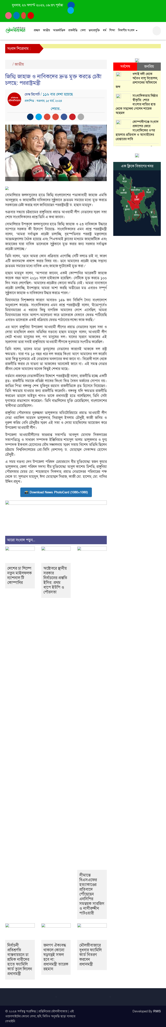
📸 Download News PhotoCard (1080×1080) (56, 492)
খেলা (83, 30)
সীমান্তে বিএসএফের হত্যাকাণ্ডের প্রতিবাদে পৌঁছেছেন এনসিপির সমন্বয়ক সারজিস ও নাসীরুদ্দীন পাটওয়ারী (91, 894)
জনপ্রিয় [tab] (149, 66)
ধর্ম (104, 30)
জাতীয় (46, 30)
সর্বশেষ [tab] (125, 66)
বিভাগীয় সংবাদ (126, 30)
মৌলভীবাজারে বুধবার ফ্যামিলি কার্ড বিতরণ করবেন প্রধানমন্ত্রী (90, 955)
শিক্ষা (112, 30)
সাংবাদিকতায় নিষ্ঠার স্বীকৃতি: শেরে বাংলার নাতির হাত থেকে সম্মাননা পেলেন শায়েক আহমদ (137, 104)
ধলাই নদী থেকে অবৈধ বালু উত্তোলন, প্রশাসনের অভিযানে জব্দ (137, 80)
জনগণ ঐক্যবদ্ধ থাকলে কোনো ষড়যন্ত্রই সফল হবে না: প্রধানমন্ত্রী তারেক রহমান (55, 957)
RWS (157, 1011)
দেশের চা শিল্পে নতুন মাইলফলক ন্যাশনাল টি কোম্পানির (19, 575)
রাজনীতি (72, 30)
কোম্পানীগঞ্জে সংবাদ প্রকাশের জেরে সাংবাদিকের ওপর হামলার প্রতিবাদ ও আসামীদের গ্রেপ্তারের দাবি (137, 130)
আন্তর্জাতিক (59, 30)
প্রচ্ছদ (37, 30)
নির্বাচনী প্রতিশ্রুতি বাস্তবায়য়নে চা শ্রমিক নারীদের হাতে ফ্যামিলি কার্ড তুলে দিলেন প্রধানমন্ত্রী (19, 960)
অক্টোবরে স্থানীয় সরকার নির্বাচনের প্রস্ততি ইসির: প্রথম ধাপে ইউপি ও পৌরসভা (55, 580)
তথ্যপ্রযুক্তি (94, 30)
